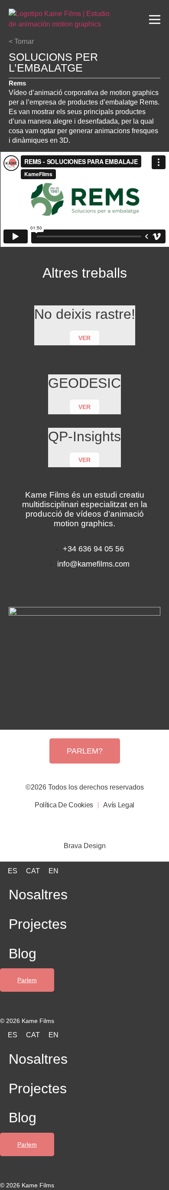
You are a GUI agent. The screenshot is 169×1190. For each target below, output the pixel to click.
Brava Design (85, 845)
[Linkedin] (98, 585)
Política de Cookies (64, 805)
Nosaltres (38, 894)
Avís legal (118, 805)
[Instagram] (71, 585)
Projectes (38, 924)
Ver (84, 337)
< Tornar (21, 41)
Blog (22, 953)
